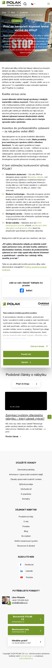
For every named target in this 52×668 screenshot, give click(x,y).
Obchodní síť (26, 489)
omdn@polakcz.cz (20, 602)
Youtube (29, 577)
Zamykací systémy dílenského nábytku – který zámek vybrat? (25, 417)
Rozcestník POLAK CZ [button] (22, 619)
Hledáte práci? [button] (21, 641)
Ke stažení (26, 536)
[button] (33, 4)
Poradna (26, 526)
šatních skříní (26, 228)
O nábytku (24, 12)
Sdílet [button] (29, 290)
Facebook (29, 564)
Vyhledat (25, 3)
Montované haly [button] (20, 630)
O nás (26, 521)
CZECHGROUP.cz (26, 658)
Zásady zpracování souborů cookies (26, 479)
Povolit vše (26, 354)
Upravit (24, 362)
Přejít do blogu (22, 384)
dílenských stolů (12, 228)
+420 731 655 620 (20, 600)
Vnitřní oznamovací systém (26, 541)
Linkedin (29, 571)
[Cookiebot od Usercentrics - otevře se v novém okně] (38, 304)
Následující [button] (49, 417)
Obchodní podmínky (26, 469)
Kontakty (26, 499)
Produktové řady (26, 516)
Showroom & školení (26, 546)
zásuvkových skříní (39, 225)
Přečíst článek (12, 436)
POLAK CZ (11, 2)
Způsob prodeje (26, 484)
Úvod (4, 12)
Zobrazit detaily (37, 346)
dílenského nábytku (35, 177)
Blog (13, 12)
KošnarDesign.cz (27, 656)
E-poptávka (26, 494)
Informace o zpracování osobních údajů (26, 474)
